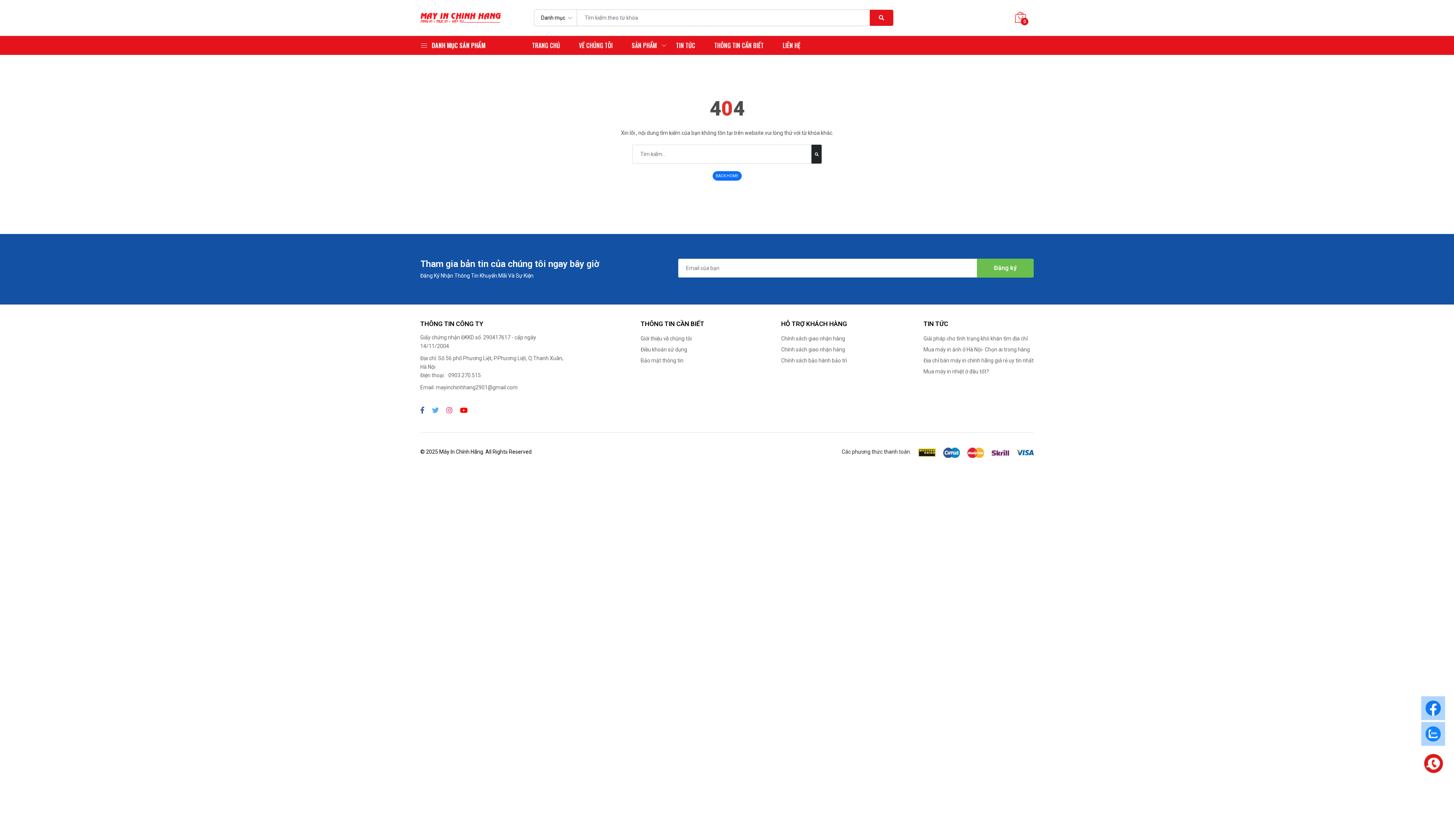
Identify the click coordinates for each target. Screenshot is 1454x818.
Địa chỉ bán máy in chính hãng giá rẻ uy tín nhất (979, 360)
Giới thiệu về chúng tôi (666, 339)
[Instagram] (449, 410)
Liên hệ (791, 45)
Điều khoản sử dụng (664, 350)
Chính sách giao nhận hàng (813, 339)
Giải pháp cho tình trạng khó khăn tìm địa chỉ (976, 339)
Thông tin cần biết (739, 45)
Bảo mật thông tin (662, 360)
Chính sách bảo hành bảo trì (814, 360)
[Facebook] (422, 410)
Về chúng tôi (596, 45)
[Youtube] (464, 410)
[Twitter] (435, 410)
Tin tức (685, 45)
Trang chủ (546, 45)
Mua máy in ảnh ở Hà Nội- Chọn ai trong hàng (977, 350)
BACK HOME (727, 176)
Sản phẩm (644, 45)
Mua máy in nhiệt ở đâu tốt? (956, 371)
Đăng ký (1005, 268)
